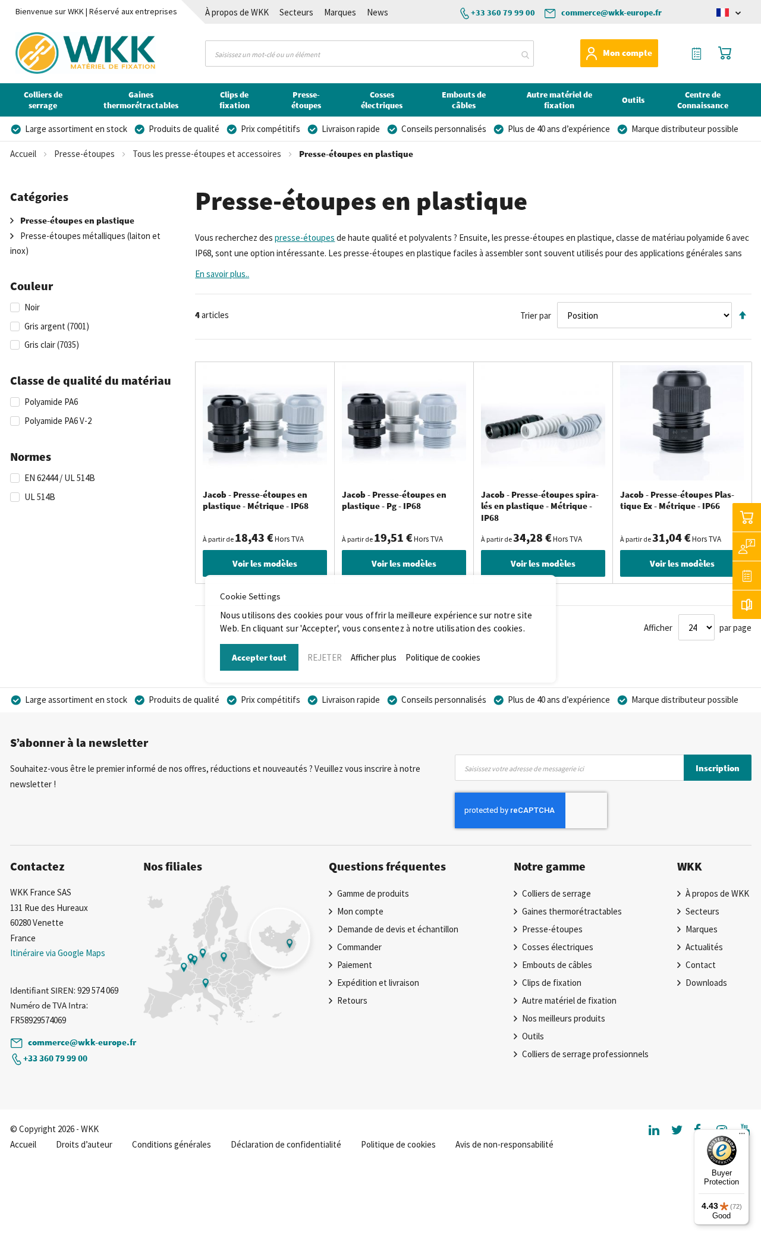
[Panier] (746, 517)
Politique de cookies (442, 657)
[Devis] (746, 575)
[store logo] (63, 53)
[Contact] (746, 546)
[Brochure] (746, 604)
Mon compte (627, 52)
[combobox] (369, 53)
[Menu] (742, 1136)
